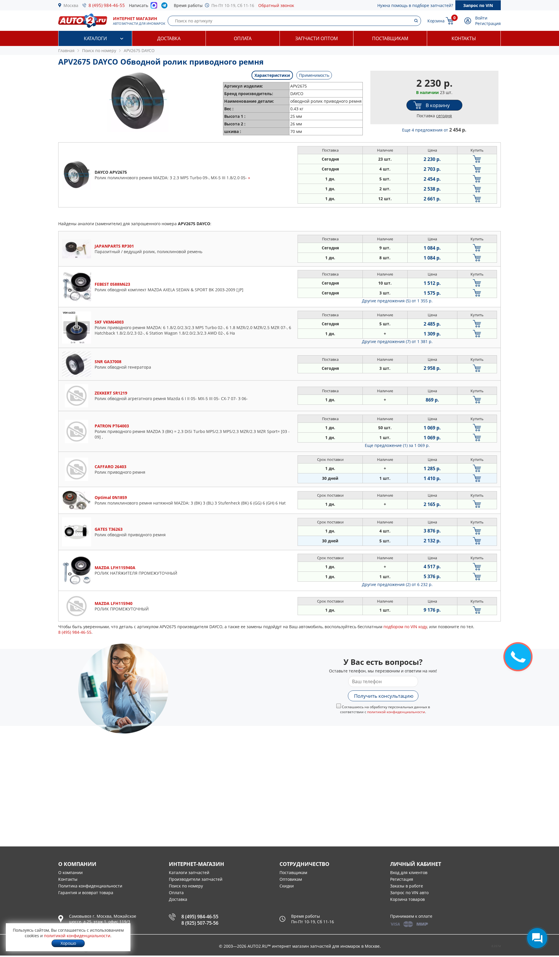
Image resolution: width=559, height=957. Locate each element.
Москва (70, 5)
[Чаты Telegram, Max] (537, 938)
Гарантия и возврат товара (85, 892)
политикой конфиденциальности (396, 711)
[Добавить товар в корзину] (477, 159)
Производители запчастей (195, 879)
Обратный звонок (276, 5)
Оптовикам (291, 879)
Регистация (401, 879)
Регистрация (488, 23)
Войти (481, 18)
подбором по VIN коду (405, 626)
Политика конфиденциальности (90, 886)
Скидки (287, 886)
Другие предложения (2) (397, 584)
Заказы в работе (406, 886)
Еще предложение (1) (397, 445)
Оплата (243, 38)
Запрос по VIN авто (409, 892)
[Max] (154, 7)
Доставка (169, 38)
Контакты (464, 38)
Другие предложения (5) (397, 300)
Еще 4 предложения (434, 130)
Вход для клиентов (408, 872)
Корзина (436, 21)
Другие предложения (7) (397, 341)
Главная (66, 50)
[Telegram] (165, 7)
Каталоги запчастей (189, 872)
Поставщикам (390, 38)
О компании (70, 872)
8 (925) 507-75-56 (199, 923)
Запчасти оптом (316, 38)
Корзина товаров (407, 899)
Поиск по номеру (186, 886)
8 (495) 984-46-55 (107, 5)
